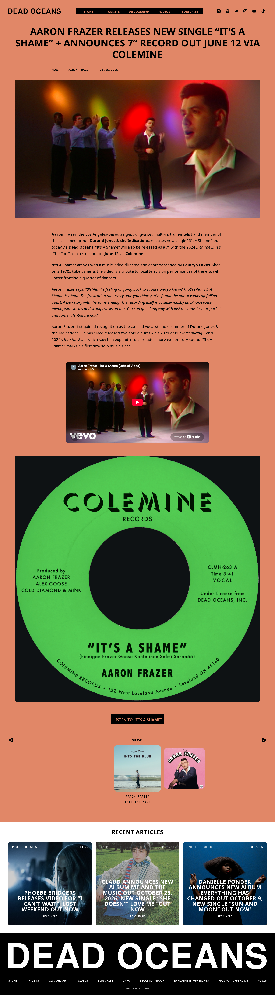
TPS (139, 989)
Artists (114, 12)
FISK (147, 989)
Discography (139, 12)
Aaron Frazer (79, 69)
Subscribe (190, 12)
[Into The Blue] (90, 768)
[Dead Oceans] (34, 11)
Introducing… (137, 802)
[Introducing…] (137, 768)
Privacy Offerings (233, 980)
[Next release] (264, 740)
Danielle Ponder (199, 847)
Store (92, 12)
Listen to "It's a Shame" (137, 719)
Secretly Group (152, 980)
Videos (168, 12)
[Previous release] (11, 740)
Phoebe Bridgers (24, 847)
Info (126, 980)
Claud (103, 847)
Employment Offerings (191, 980)
